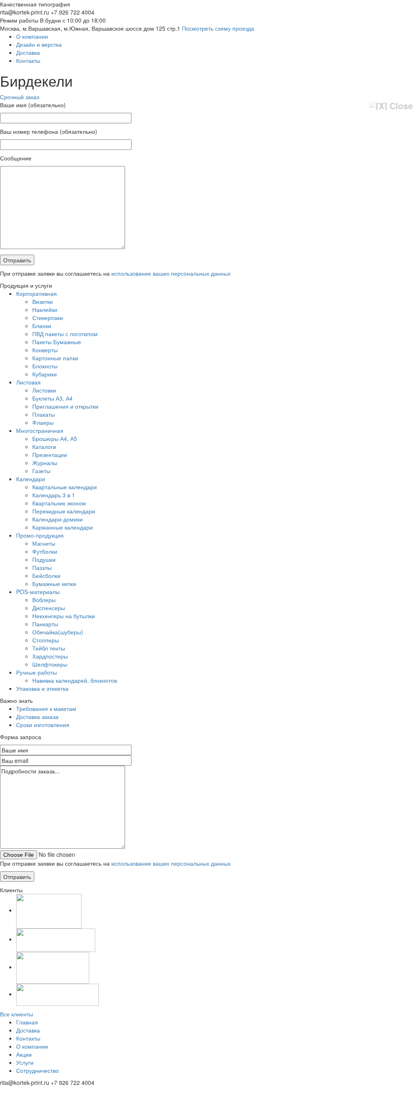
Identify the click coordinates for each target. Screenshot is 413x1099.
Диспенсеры (48, 608)
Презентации (49, 455)
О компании (32, 36)
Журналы (44, 463)
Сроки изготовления (42, 725)
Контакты (28, 60)
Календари (30, 479)
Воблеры (44, 600)
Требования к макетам (46, 708)
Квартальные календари (64, 487)
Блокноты (45, 366)
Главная (27, 1022)
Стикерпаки (47, 318)
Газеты (41, 471)
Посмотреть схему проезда (218, 28)
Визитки (42, 301)
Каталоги (44, 447)
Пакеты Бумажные (56, 342)
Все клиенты (16, 1014)
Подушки (44, 559)
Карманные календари (62, 527)
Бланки (41, 326)
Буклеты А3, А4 (52, 398)
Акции (24, 1054)
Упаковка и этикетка (42, 688)
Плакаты (43, 414)
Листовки (44, 390)
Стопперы (45, 640)
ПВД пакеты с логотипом (65, 334)
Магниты (43, 543)
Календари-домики (57, 519)
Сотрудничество (37, 1070)
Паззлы (42, 567)
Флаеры (43, 422)
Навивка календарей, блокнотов (74, 680)
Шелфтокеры (49, 664)
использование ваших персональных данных (171, 273)
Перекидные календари (63, 511)
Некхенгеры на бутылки (63, 616)
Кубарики (44, 374)
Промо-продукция (40, 535)
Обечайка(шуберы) (57, 632)
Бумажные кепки (54, 584)
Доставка (28, 52)
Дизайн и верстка (39, 44)
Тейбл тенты (48, 648)
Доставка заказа (37, 717)
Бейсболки (46, 575)
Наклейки (44, 309)
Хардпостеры (50, 656)
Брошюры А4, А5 (54, 438)
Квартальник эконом (59, 503)
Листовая (28, 382)
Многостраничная (39, 430)
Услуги (24, 1062)
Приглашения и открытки (65, 406)
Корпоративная (36, 293)
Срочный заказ (19, 97)
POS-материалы (38, 592)
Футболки (44, 551)
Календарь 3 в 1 (53, 495)
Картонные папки (55, 358)
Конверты (45, 350)
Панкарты (45, 624)
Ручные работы (36, 672)
